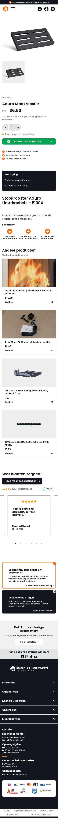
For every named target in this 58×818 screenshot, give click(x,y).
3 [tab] (26, 543)
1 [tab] (15, 543)
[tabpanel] (29, 515)
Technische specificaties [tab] (17, 180)
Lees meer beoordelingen (21, 481)
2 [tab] (20, 543)
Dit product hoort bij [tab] (15, 185)
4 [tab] (31, 543)
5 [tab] (36, 543)
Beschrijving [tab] (11, 174)
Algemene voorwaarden (25, 811)
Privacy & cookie (47, 811)
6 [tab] (41, 543)
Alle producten (27, 641)
